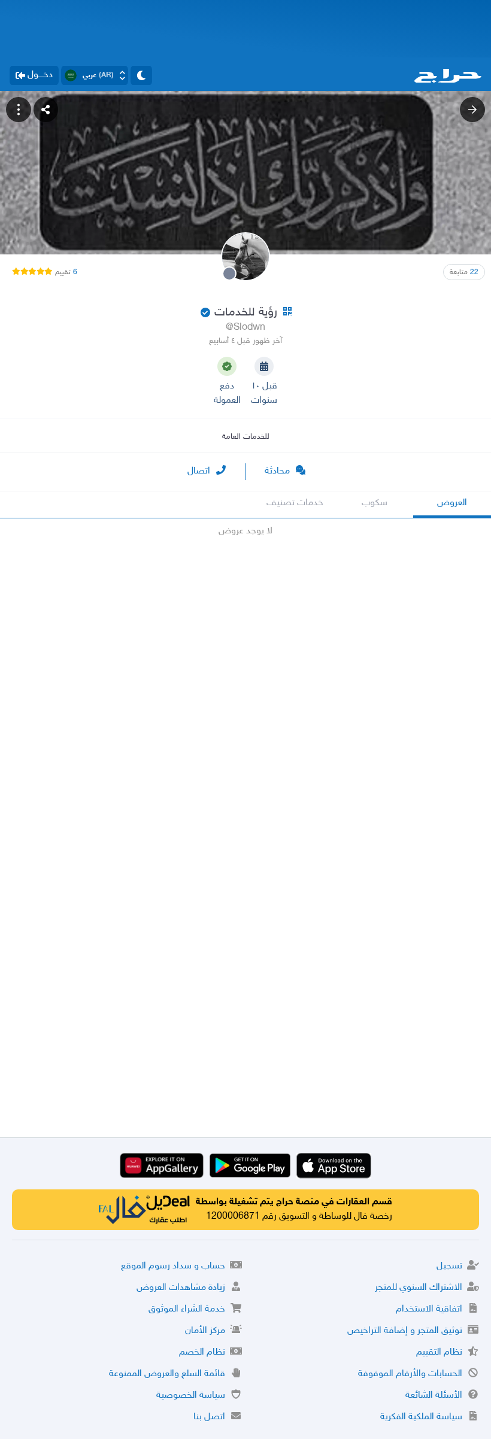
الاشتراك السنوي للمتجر (418, 1288)
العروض (452, 503)
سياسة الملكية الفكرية (421, 1417)
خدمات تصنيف (294, 503)
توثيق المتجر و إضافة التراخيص (404, 1331)
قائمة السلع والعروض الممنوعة (167, 1374)
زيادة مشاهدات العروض (181, 1288)
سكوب (374, 503)
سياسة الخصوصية (190, 1395)
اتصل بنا (209, 1417)
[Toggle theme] (141, 75)
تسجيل (449, 1266)
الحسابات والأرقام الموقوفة (410, 1374)
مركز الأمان (205, 1331)
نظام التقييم (439, 1352)
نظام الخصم (202, 1352)
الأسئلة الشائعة (433, 1395)
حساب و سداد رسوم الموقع (173, 1266)
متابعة (464, 272)
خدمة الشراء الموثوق (186, 1309)
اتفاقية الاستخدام (429, 1309)
